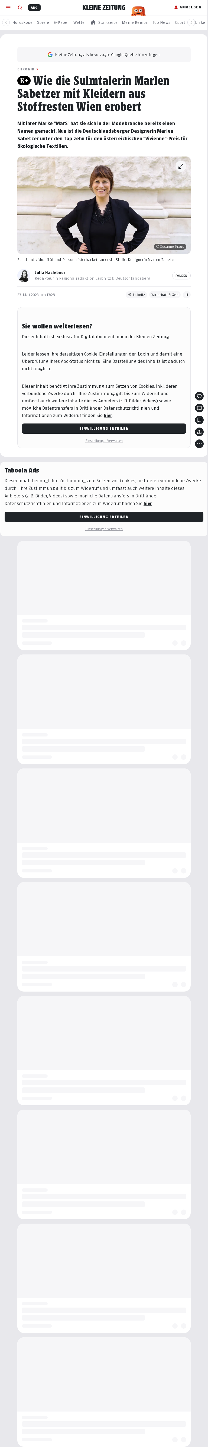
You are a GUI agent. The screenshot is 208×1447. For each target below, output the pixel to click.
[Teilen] (197, 432)
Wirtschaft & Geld (163, 294)
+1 (185, 294)
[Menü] (8, 7)
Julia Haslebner (48, 273)
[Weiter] (191, 22)
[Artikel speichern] (197, 420)
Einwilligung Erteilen (101, 428)
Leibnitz (137, 294)
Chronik (24, 69)
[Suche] (20, 7)
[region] (104, 22)
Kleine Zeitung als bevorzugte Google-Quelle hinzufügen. (106, 55)
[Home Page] (104, 7)
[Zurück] (6, 22)
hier (106, 415)
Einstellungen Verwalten (102, 440)
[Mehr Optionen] (197, 443)
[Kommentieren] (197, 408)
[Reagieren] (197, 396)
